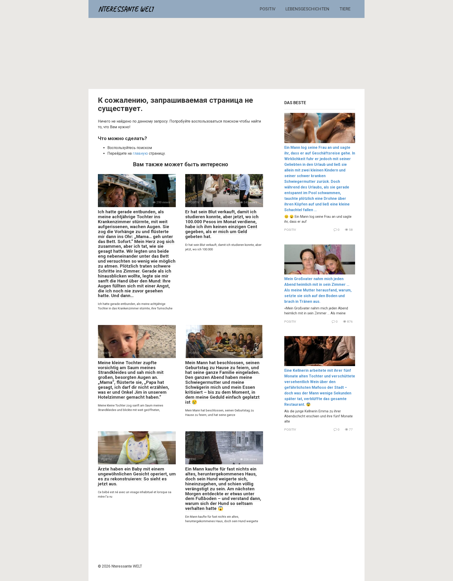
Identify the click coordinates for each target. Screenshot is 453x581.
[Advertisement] (226, 53)
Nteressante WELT (126, 8)
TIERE (345, 8)
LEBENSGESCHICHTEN (307, 8)
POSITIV (267, 8)
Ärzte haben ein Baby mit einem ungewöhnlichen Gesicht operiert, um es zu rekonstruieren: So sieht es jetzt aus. (137, 476)
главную (140, 153)
